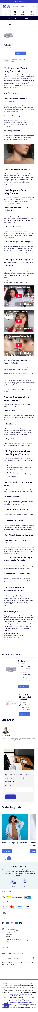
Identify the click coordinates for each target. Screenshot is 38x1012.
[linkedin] (16, 923)
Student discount (20, 1)
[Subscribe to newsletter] (34, 958)
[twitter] (3, 923)
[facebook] (7, 923)
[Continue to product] (15, 827)
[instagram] (12, 923)
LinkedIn (6, 639)
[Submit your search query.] (33, 6)
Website (6, 641)
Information (5, 947)
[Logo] (6, 6)
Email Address (9, 786)
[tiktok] (20, 923)
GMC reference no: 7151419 (12, 637)
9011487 (31, 997)
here (26, 18)
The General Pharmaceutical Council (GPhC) (19, 994)
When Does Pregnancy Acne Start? (14, 843)
